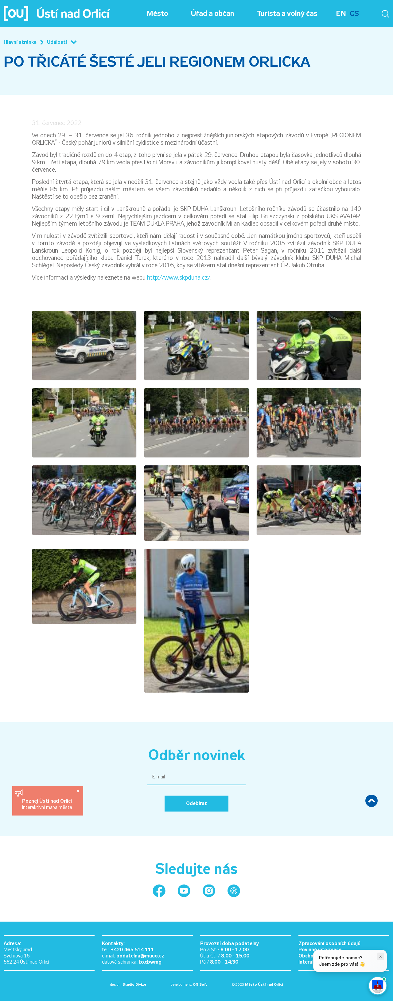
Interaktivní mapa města (47, 807)
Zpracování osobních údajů (329, 943)
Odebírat (196, 803)
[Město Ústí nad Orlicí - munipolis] (234, 890)
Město (157, 13)
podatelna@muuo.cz (140, 956)
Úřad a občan (212, 13)
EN (341, 13)
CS (354, 13)
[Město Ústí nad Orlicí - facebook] (159, 890)
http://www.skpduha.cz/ (178, 277)
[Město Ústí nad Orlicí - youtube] (184, 890)
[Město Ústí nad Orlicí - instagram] (209, 890)
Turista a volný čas (287, 13)
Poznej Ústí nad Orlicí (47, 801)
